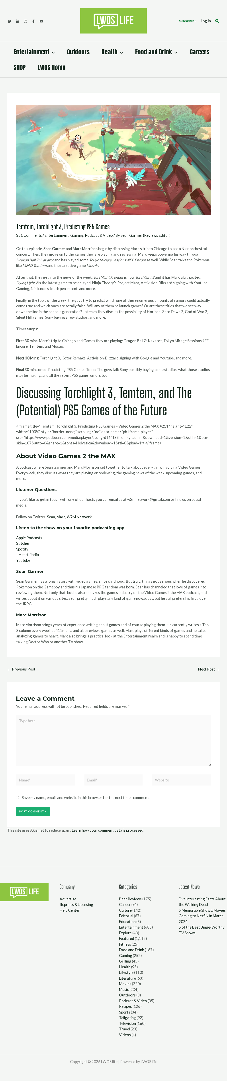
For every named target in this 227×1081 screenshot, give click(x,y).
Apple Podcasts (29, 537)
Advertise (68, 899)
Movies (125, 983)
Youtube (23, 560)
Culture (125, 910)
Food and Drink (153, 51)
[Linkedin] (17, 21)
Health (109, 51)
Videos (125, 1034)
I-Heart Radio (27, 554)
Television (127, 1023)
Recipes (125, 1006)
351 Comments (29, 235)
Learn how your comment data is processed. (108, 830)
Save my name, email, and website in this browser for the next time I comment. (86, 797)
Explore (125, 933)
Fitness (125, 944)
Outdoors (78, 51)
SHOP (20, 67)
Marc (61, 517)
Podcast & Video (99, 235)
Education (127, 921)
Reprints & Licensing (76, 904)
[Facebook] (33, 21)
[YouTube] (41, 21)
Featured (126, 938)
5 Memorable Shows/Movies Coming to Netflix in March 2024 (202, 916)
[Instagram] (25, 21)
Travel (124, 1029)
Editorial (126, 915)
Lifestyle (126, 972)
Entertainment (31, 51)
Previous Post (21, 669)
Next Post (208, 669)
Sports (124, 1012)
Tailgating (127, 1017)
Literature (127, 978)
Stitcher (22, 543)
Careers (199, 51)
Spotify (22, 549)
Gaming (76, 235)
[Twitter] (9, 21)
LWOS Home (52, 67)
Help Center (70, 910)
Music (124, 989)
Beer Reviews (130, 899)
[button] (187, 21)
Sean (51, 517)
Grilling (125, 961)
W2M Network (79, 517)
